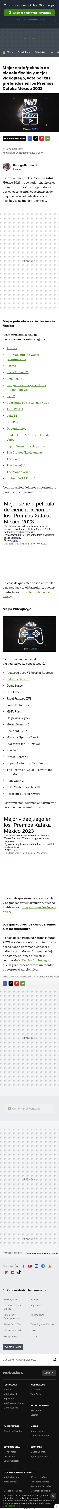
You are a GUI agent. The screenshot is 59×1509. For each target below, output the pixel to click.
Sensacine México (39, 1481)
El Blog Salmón (38, 1451)
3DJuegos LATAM (39, 1477)
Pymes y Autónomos (40, 1456)
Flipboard (41, 138)
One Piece (13, 422)
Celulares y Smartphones (11, 1316)
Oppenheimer (16, 428)
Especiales (36, 1305)
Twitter (35, 138)
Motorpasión (37, 1430)
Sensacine (35, 1410)
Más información (11, 1505)
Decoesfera (10, 1456)
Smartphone (24, 52)
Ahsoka (12, 348)
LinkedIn (12, 1271)
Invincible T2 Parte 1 (21, 478)
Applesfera (9, 1398)
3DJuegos (35, 1389)
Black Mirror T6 (18, 372)
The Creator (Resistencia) (24, 452)
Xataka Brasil (10, 1481)
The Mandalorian (19, 472)
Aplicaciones (37, 1314)
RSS (49, 1265)
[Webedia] (13, 1374)
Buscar (55, 1360)
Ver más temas (12, 1346)
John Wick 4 (15, 409)
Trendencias (10, 1451)
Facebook (30, 138)
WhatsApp (40, 52)
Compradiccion (11, 1460)
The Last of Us (16, 465)
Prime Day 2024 (12, 1324)
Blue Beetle (14, 379)
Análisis (34, 1299)
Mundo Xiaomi (11, 1407)
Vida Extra (35, 1394)
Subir (46, 1372)
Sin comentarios (16, 138)
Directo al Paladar (13, 1430)
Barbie (11, 366)
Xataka (7, 1389)
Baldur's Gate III (18, 679)
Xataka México (23, 976)
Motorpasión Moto (39, 1435)
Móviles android (12, 1330)
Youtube (29, 1265)
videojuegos (10, 1336)
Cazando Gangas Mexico (13, 1307)
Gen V (11, 396)
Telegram (43, 1265)
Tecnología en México (42, 1324)
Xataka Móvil (10, 1394)
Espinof (34, 1414)
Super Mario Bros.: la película (27, 446)
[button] (25, 165)
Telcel (33, 1336)
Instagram (45, 960)
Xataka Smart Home (14, 1403)
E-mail (47, 138)
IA (52, 52)
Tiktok (19, 1271)
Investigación (11, 1299)
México (34, 1330)
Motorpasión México (41, 1490)
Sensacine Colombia (40, 1486)
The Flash (13, 459)
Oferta (10, 52)
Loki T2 (12, 415)
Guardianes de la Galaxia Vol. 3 (28, 402)
